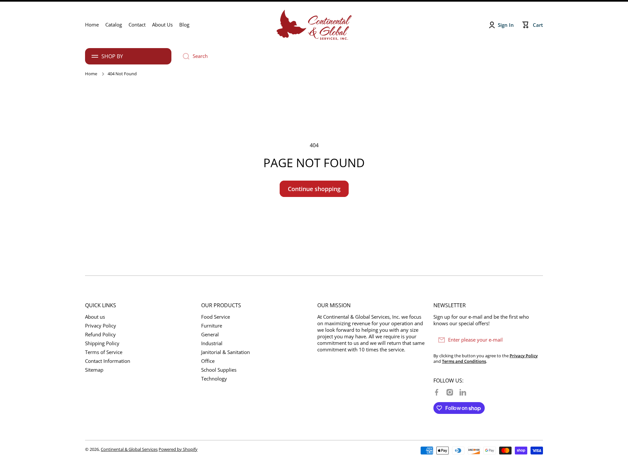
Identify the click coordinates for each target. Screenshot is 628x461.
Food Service (215, 316)
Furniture (211, 325)
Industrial (211, 343)
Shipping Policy (102, 343)
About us (95, 316)
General (210, 334)
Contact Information (107, 361)
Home (91, 74)
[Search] (183, 56)
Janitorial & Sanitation (225, 352)
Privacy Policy (100, 325)
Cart (538, 25)
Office (208, 361)
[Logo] (314, 25)
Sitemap (94, 369)
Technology (214, 378)
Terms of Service (103, 352)
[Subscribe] (535, 340)
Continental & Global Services (129, 449)
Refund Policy (100, 334)
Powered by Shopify (178, 449)
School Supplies (218, 369)
